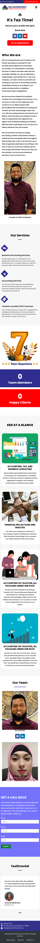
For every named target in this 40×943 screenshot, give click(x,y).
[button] (36, 7)
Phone (3, 827)
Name (3, 818)
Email (3, 836)
